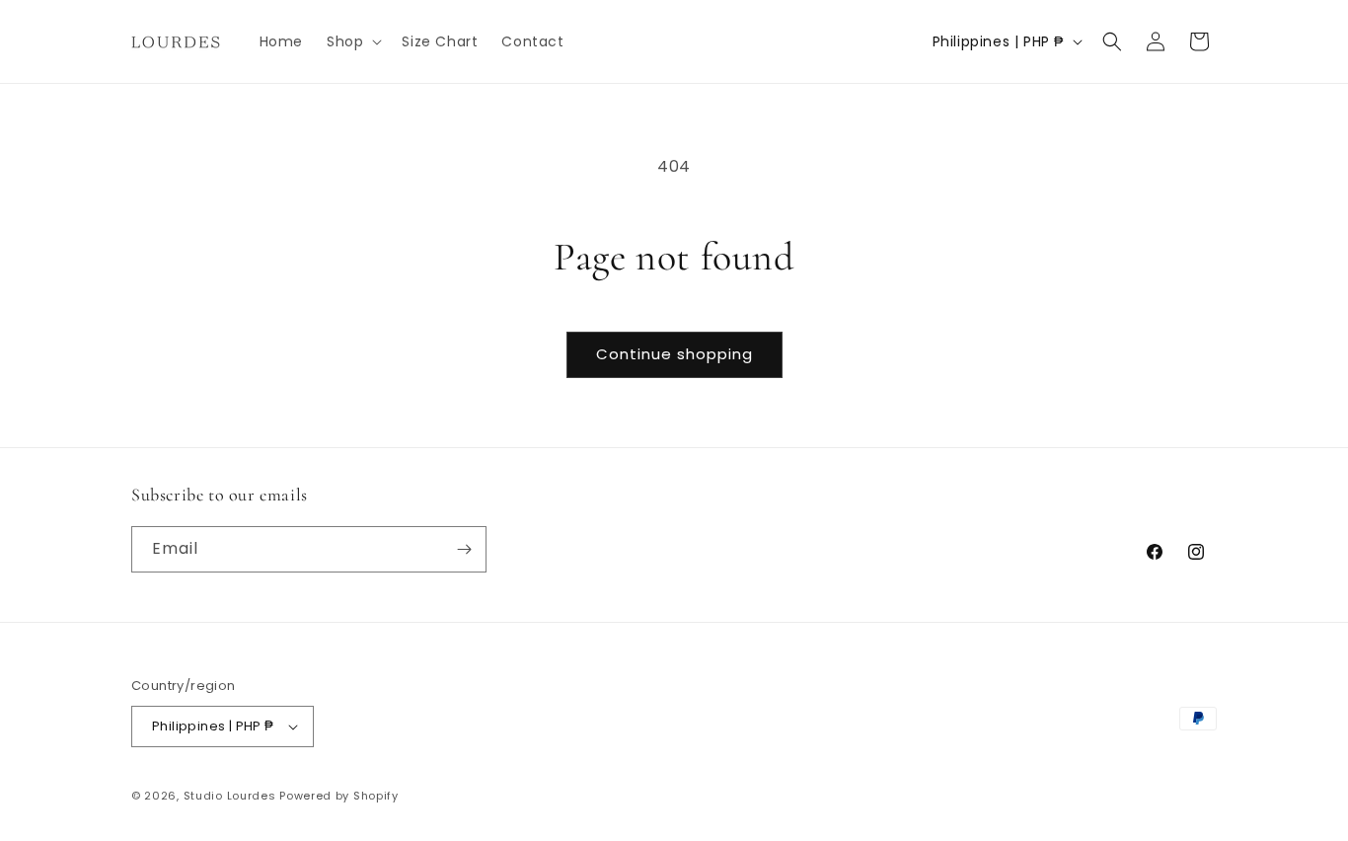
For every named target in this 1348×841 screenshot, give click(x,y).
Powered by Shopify (339, 795)
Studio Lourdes (230, 795)
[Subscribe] (464, 549)
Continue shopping (674, 354)
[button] (352, 41)
